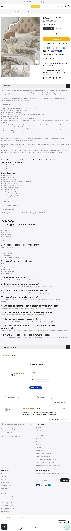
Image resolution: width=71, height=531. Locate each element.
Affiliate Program (41, 450)
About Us (38, 430)
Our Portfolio (40, 436)
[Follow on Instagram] (9, 436)
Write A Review (35, 388)
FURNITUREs (64, 63)
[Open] (4, 527)
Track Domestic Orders (7, 497)
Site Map (3, 476)
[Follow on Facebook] (2, 436)
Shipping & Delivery (6, 485)
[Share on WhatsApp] (63, 78)
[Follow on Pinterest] (16, 436)
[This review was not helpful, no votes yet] (64, 419)
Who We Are (39, 427)
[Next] (37, 40)
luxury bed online (47, 72)
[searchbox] (11, 397)
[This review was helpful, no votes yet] (61, 419)
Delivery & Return (48, 55)
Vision (37, 433)
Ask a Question (60, 55)
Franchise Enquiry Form (7, 508)
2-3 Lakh (48, 68)
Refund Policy (5, 511)
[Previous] (4, 40)
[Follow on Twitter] (5, 436)
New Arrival (65, 72)
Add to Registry (49, 43)
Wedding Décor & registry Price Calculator (48, 465)
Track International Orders (8, 500)
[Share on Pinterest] (50, 78)
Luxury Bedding (57, 72)
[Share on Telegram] (56, 78)
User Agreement (5, 488)
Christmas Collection (7, 505)
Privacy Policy (5, 482)
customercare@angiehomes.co (42, 2)
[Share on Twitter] (47, 78)
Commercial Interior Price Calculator (46, 462)
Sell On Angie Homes (7, 503)
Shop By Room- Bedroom (50, 65)
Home (2, 11)
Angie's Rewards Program (43, 453)
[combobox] (28, 397)
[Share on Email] (60, 78)
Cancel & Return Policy (7, 491)
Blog (2, 473)
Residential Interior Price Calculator (46, 459)
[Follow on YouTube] (19, 436)
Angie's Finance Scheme (43, 456)
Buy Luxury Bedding (61, 68)
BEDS (53, 68)
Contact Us (39, 447)
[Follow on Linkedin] (12, 436)
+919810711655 (27, 2)
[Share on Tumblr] (53, 78)
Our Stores (4, 479)
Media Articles (40, 439)
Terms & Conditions (7, 494)
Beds (50, 63)
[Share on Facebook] (43, 78)
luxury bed (57, 70)
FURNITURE (56, 63)
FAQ (37, 442)
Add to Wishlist (63, 43)
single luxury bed (47, 74)
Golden (52, 70)
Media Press (39, 445)
